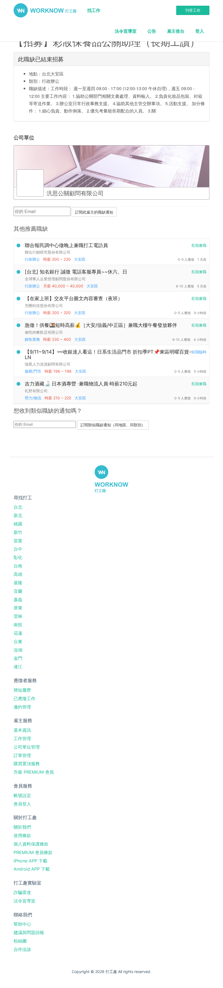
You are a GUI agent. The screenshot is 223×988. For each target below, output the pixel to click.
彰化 (18, 557)
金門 (18, 658)
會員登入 (22, 804)
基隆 (18, 582)
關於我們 (22, 827)
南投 (18, 624)
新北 (18, 515)
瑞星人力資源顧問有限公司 (47, 364)
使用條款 (22, 835)
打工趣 (45, 10)
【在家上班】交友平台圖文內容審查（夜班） (74, 298)
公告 (151, 31)
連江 (18, 666)
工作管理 (22, 738)
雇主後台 (175, 31)
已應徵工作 (24, 698)
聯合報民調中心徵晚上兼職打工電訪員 (66, 245)
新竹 (18, 532)
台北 (18, 507)
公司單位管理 (27, 747)
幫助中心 (22, 924)
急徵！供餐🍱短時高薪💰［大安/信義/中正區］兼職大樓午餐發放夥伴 (101, 325)
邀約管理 (22, 707)
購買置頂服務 (27, 763)
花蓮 (18, 633)
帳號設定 (22, 795)
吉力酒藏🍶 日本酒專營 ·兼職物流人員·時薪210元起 (81, 384)
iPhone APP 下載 (30, 861)
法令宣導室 (126, 31)
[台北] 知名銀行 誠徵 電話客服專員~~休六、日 (76, 272)
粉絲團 (20, 941)
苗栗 (18, 540)
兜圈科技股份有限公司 (44, 305)
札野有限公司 (36, 390)
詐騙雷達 (22, 892)
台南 (18, 566)
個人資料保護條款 (31, 844)
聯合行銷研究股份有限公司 (47, 252)
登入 (199, 31)
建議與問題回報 (29, 932)
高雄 (18, 574)
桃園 (18, 524)
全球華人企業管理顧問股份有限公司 (55, 278)
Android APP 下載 (32, 869)
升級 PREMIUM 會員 (34, 772)
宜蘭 (18, 591)
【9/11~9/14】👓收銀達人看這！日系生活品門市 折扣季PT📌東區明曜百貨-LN (108, 354)
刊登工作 (192, 10)
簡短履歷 (22, 690)
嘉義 (18, 599)
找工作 (93, 10)
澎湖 (18, 650)
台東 (18, 641)
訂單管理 (22, 755)
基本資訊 (22, 730)
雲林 (18, 616)
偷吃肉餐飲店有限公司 (44, 332)
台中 (18, 549)
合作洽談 (22, 949)
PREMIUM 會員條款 (33, 852)
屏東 (18, 607)
